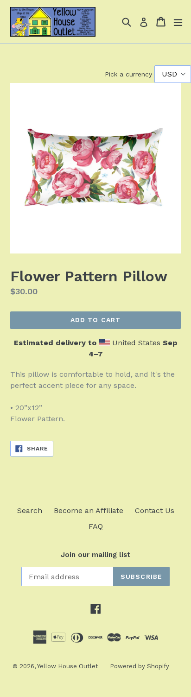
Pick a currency (129, 74)
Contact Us (154, 510)
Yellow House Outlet (67, 666)
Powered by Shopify (139, 666)
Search (29, 510)
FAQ (96, 526)
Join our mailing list (95, 555)
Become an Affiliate (88, 510)
